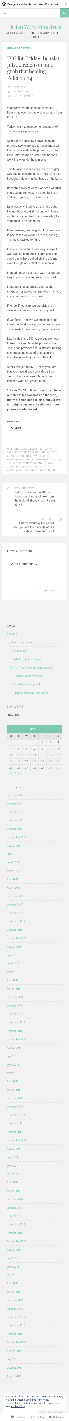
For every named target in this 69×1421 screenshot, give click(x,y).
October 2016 (15, 929)
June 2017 (13, 862)
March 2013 (14, 1291)
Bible (31, 448)
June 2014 (13, 1165)
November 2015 (16, 1022)
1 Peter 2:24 (18, 448)
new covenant (36, 463)
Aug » (18, 773)
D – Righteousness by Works (26, 675)
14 (34, 755)
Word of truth (45, 470)
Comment (49, 590)
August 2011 (14, 1376)
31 (58, 767)
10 (58, 748)
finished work (46, 448)
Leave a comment (23, 96)
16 (50, 755)
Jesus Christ (16, 463)
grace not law (27, 456)
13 (26, 755)
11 (10, 755)
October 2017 (15, 828)
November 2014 (16, 1123)
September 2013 (16, 1241)
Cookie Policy (18, 1406)
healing (12, 459)
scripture (38, 466)
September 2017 (16, 837)
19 (18, 761)
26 (18, 767)
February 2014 (15, 1199)
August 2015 (14, 1047)
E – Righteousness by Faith (25, 684)
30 (50, 767)
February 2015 (15, 1098)
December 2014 (16, 1115)
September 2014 (16, 1140)
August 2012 (14, 1350)
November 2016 (16, 921)
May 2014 (12, 1174)
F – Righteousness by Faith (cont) (29, 692)
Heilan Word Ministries (34, 26)
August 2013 (14, 1249)
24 (58, 761)
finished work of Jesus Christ (28, 452)
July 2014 (12, 1157)
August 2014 (14, 1148)
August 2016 (14, 946)
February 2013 (15, 1300)
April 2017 (13, 879)
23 (50, 761)
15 (42, 755)
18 (10, 761)
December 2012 (16, 1317)
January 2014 (15, 1207)
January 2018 (15, 803)
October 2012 (15, 1334)
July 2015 (12, 1056)
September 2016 (16, 938)
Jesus (56, 459)
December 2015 (16, 1014)
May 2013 (12, 1275)
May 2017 (12, 870)
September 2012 (16, 1342)
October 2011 (15, 1367)
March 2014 (14, 1190)
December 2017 (16, 812)
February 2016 (15, 997)
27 (26, 767)
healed (44, 456)
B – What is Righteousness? (26, 659)
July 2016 (12, 955)
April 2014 (13, 1182)
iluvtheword (20, 91)
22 (42, 761)
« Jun (10, 773)
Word (11, 470)
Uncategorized (19, 48)
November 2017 (16, 820)
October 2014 (15, 1132)
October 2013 (15, 1233)
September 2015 (16, 1039)
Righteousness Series (19, 642)
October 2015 (15, 1031)
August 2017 (14, 845)
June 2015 (13, 1064)
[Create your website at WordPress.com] (34, 4)
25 (10, 767)
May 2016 (12, 971)
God (53, 452)
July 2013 (12, 1258)
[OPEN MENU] (4, 12)
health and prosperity (35, 459)
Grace (11, 456)
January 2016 (15, 1005)
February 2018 (15, 795)
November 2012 (16, 1325)
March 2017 (14, 887)
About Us (12, 633)
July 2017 (12, 854)
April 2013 (13, 1283)
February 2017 (15, 896)
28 (34, 767)
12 (18, 755)
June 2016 (13, 963)
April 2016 (13, 980)
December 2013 (16, 1216)
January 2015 (15, 1106)
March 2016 (14, 988)
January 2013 (15, 1308)
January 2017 (15, 904)
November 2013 (16, 1224)
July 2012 (12, 1359)
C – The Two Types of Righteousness (31, 667)
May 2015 (12, 1072)
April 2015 (13, 1081)
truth (50, 466)
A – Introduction (19, 650)
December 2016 (16, 913)
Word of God (25, 470)
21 (34, 761)
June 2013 (13, 1266)
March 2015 (14, 1089)
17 (58, 755)
